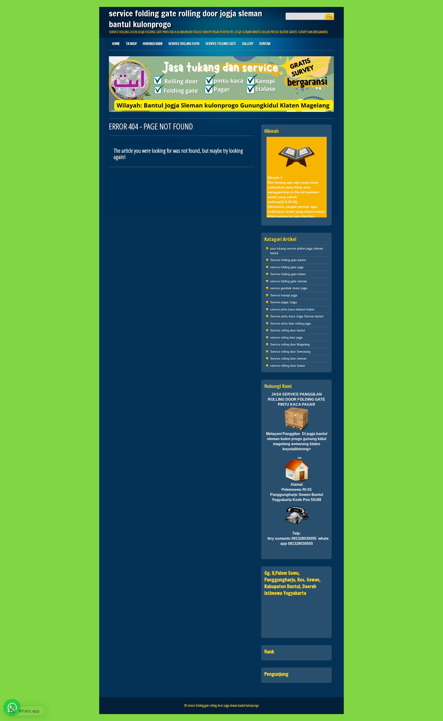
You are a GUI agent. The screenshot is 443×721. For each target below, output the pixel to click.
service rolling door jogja (286, 337)
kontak (264, 43)
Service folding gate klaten (288, 274)
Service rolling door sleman (288, 358)
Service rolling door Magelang (290, 344)
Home (116, 43)
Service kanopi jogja (283, 295)
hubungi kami (152, 43)
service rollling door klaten (287, 365)
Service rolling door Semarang (290, 351)
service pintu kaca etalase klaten (292, 309)
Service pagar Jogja (283, 302)
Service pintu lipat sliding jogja (290, 323)
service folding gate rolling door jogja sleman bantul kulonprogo (185, 19)
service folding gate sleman (288, 281)
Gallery (247, 43)
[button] (25, 710)
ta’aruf (131, 43)
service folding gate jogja (286, 267)
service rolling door (183, 43)
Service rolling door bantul (287, 330)
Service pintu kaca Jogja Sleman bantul (296, 316)
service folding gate (220, 43)
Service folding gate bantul (288, 260)
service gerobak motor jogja (288, 288)
